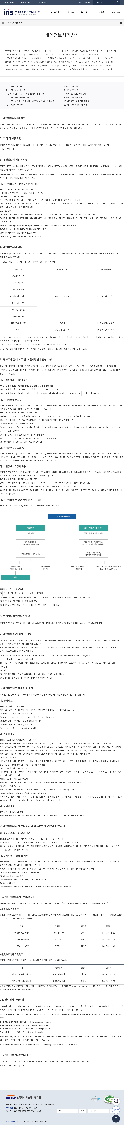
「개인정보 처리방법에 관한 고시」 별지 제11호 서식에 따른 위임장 (51, 393)
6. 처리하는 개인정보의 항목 (75, 94)
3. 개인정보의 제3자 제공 (15, 90)
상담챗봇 (116, 1103)
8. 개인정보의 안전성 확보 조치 (76, 97)
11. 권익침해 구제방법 (14, 105)
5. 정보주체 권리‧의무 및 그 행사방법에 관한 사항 (25, 94)
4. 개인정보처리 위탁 (72, 90)
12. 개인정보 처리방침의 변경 (75, 105)
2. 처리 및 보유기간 (71, 86)
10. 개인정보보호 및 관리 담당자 (76, 101)
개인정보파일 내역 (8, 149)
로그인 (78, 2)
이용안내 (43, 1121)
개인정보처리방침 (15, 23)
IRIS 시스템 (9, 2)
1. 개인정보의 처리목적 (15, 86)
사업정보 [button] (70, 12)
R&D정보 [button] (115, 12)
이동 (83, 1111)
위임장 (45, 605)
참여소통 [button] (100, 12)
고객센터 (34, 1121)
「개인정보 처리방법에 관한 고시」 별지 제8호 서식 (20, 370)
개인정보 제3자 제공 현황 (28, 184)
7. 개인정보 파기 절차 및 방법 (17, 97)
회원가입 (87, 2)
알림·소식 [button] (85, 12)
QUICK (116, 1110)
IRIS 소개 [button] (54, 12)
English (42, 2)
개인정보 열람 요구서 (12, 593)
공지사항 (25, 1121)
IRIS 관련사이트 (26, 2)
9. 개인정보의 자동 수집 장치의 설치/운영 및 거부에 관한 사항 (30, 101)
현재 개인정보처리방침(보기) (13, 1066)
